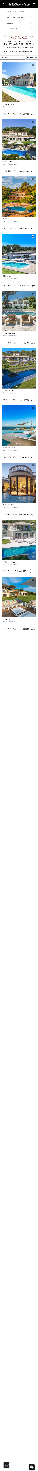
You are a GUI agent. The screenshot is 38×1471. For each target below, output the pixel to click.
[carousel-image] (19, 82)
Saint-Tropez (22, 38)
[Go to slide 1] (16, 100)
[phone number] (3, 4)
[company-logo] (18, 4)
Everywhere (8, 36)
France (24, 36)
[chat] (32, 1467)
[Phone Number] (3, 4)
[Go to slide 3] (19, 100)
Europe (17, 36)
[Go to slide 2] (17, 100)
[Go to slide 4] (20, 100)
